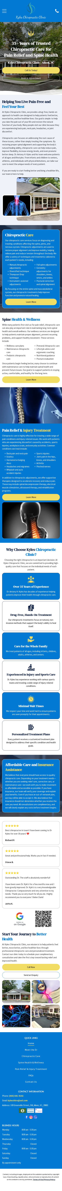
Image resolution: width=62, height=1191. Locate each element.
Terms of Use (38, 1179)
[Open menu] (4, 11)
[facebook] (26, 1117)
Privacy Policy (49, 1179)
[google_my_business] (35, 1117)
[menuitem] (31, 1044)
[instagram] (31, 1117)
